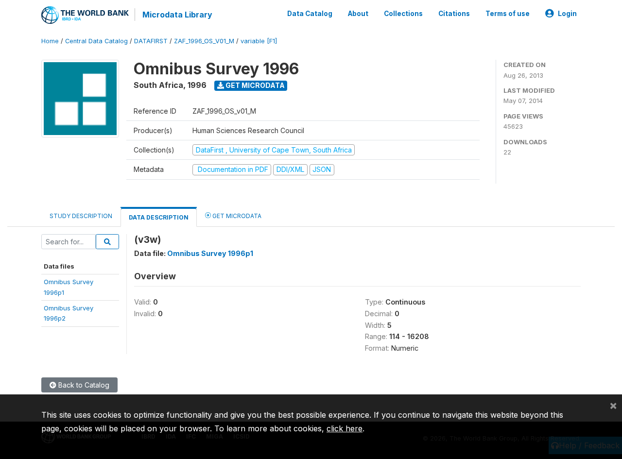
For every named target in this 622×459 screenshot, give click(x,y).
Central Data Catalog (96, 41)
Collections (403, 13)
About (358, 13)
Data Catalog (309, 13)
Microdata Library (177, 14)
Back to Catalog (82, 385)
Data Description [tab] (159, 217)
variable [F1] (259, 41)
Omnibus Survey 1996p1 (210, 253)
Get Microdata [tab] (236, 216)
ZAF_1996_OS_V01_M (204, 41)
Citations (454, 13)
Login (567, 13)
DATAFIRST (151, 41)
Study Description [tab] (81, 216)
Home (50, 41)
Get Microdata (254, 85)
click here (345, 428)
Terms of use (507, 13)
